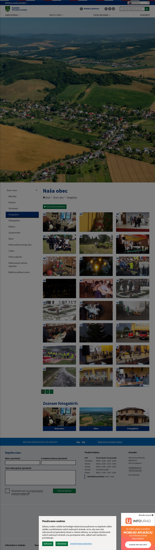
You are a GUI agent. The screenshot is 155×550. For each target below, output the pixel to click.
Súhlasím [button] (48, 543)
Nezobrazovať (145, 515)
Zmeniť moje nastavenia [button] (81, 544)
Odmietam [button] (62, 543)
